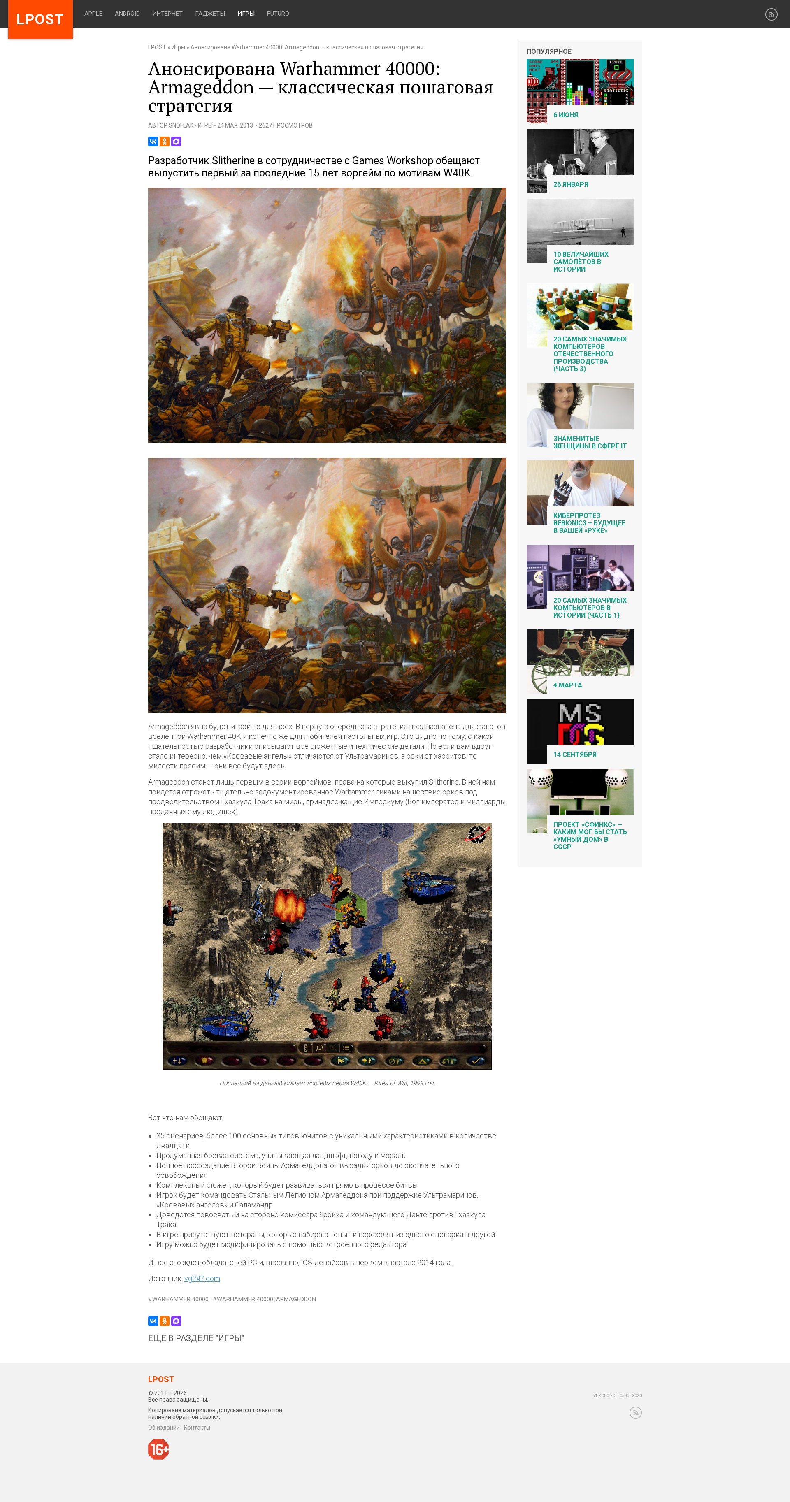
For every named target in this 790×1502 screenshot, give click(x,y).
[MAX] (176, 141)
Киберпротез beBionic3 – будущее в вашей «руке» (589, 523)
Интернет (167, 13)
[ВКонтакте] (153, 141)
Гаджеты (210, 13)
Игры (246, 13)
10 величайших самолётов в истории (581, 262)
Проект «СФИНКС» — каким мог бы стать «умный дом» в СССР (590, 836)
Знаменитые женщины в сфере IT (590, 442)
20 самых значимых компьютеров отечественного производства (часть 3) (590, 354)
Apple (93, 13)
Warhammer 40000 (180, 1299)
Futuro (278, 13)
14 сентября (575, 755)
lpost (40, 19)
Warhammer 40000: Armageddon (266, 1299)
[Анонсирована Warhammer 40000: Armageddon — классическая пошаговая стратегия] (327, 441)
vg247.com (202, 1278)
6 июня (565, 115)
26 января (570, 184)
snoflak (181, 125)
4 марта (567, 685)
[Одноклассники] (165, 141)
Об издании (164, 1427)
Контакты (197, 1427)
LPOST (157, 47)
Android (127, 13)
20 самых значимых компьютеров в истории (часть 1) (590, 608)
